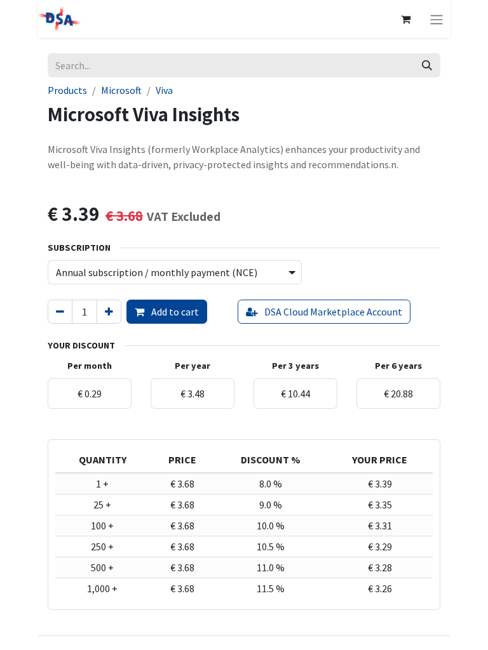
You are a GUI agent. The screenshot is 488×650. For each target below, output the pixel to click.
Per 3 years (295, 365)
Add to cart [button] (174, 311)
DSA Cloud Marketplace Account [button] (332, 311)
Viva (164, 90)
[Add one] (109, 312)
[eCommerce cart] (405, 19)
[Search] (427, 65)
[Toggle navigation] (436, 19)
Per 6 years (398, 365)
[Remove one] (60, 312)
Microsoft (121, 90)
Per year (192, 365)
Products (67, 90)
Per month (89, 365)
